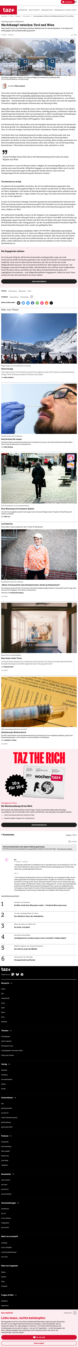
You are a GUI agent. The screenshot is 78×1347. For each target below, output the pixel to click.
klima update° (5, 1151)
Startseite (4, 16)
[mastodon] (12, 975)
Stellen (3, 1084)
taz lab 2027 (5, 1227)
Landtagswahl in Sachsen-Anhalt (12, 1050)
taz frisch (4, 1185)
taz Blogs (4, 1243)
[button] (75, 2)
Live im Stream (6, 1218)
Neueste (68, 835)
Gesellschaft (5, 998)
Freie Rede (4, 1160)
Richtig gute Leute (7, 1046)
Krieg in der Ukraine (7, 1055)
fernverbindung (6, 1146)
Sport (3, 1008)
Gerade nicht (68, 1313)
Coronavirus (26, 16)
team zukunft (5, 1180)
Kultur (3, 1003)
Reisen (3, 1272)
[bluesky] (17, 975)
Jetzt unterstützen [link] (39, 281)
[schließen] (75, 1313)
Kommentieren (14, 297)
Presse (3, 1089)
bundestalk (4, 1142)
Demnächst (5, 1209)
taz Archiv (4, 1257)
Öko (2, 994)
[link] (23, 10)
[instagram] (22, 975)
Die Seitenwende (6, 1079)
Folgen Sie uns (5, 974)
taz (6, 969)
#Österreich (22, 291)
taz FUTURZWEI (6, 1247)
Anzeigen (4, 1286)
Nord (2, 1017)
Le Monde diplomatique (8, 1252)
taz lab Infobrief (6, 1194)
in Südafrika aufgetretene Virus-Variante (37, 96)
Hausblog (4, 1075)
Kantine (3, 1277)
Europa (18, 16)
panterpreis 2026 (6, 1127)
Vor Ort (3, 1213)
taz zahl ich (5, 1113)
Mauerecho (5, 1156)
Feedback (4, 1301)
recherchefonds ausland (9, 1117)
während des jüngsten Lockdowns (19, 231)
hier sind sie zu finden (64, 849)
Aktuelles (4, 1070)
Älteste (74, 835)
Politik (11, 16)
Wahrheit (4, 1022)
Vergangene (5, 1223)
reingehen (4, 1165)
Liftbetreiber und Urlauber (61, 231)
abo (2, 1103)
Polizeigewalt (5, 1036)
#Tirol (29, 291)
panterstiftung (6, 1122)
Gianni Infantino (6, 1041)
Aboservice (5, 1306)
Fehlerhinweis (24, 297)
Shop (3, 1281)
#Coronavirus (13, 291)
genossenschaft (6, 1108)
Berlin (3, 1012)
